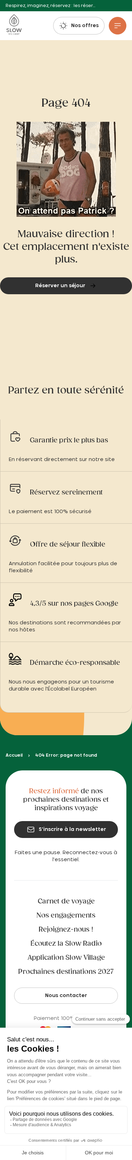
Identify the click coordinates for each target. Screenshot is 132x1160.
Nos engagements (66, 916)
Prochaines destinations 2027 (66, 972)
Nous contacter (66, 995)
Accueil (14, 755)
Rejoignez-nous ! (66, 930)
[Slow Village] (13, 25)
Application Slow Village (66, 958)
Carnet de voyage (66, 902)
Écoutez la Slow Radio (66, 944)
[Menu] (117, 25)
